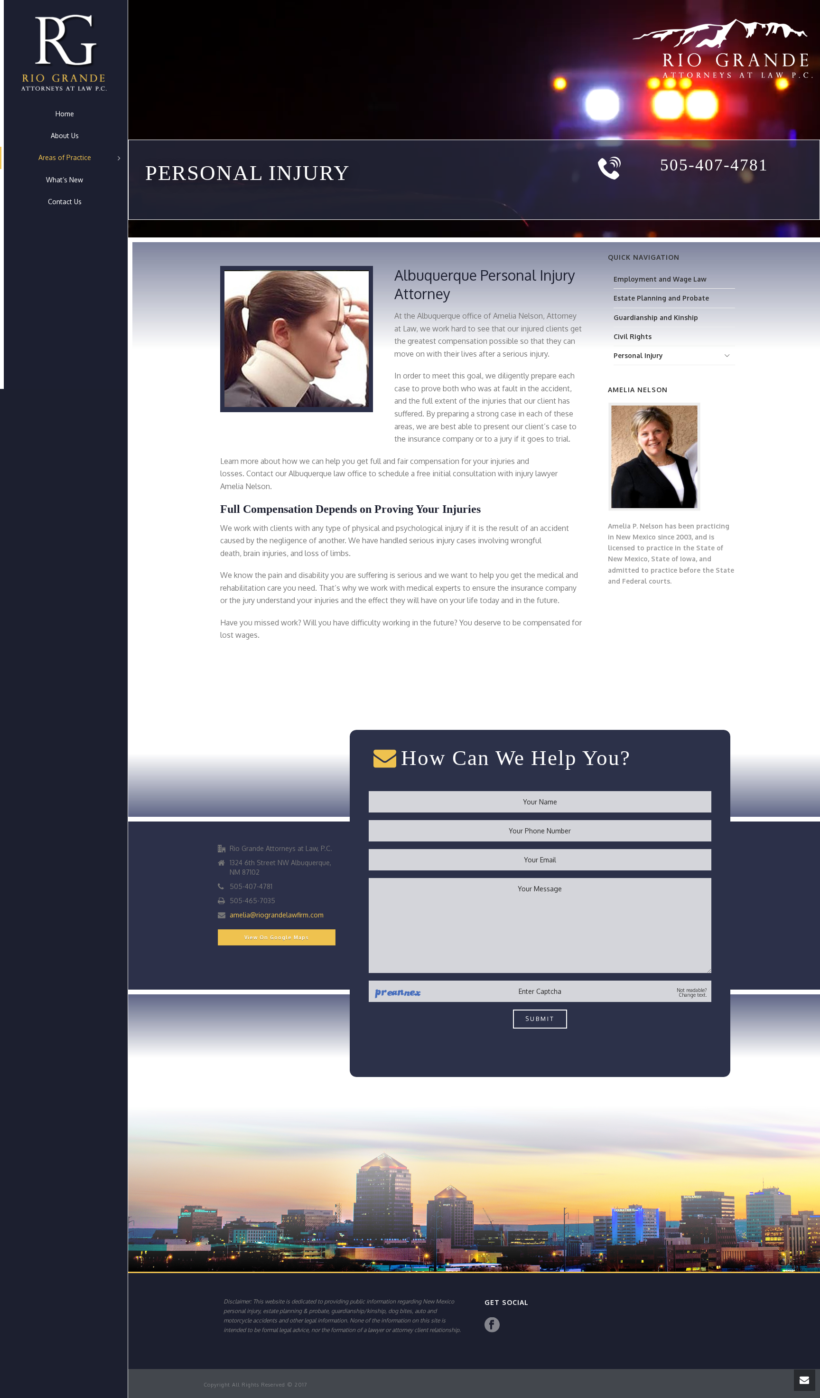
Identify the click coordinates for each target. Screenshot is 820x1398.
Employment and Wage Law (660, 279)
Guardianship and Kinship (656, 317)
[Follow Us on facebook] (492, 1325)
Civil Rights (633, 336)
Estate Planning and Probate (661, 298)
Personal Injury (638, 355)
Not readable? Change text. (692, 992)
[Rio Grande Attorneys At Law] (64, 51)
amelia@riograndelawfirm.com (277, 915)
